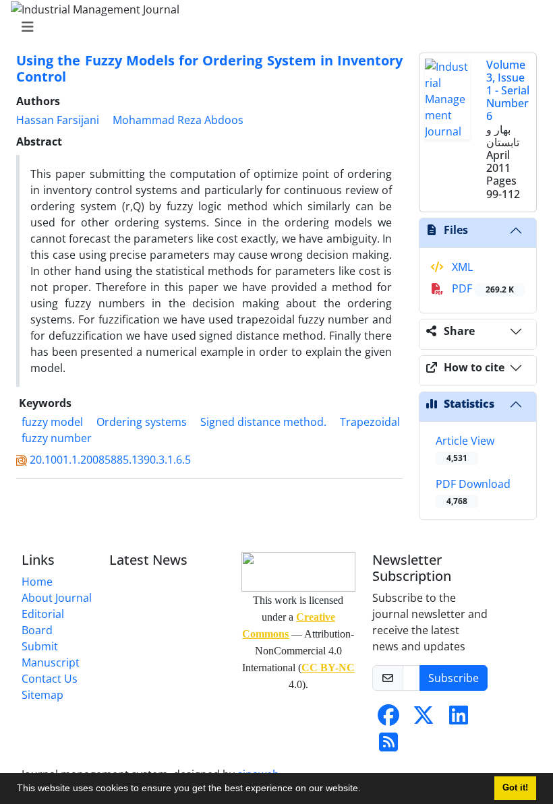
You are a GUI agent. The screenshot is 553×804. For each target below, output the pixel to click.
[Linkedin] (458, 719)
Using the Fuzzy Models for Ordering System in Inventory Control (209, 68)
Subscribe (453, 678)
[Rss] (388, 746)
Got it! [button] (515, 788)
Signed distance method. (263, 421)
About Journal (57, 597)
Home (37, 581)
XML (461, 266)
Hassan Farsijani (57, 120)
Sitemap (42, 694)
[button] (365, 790)
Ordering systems (141, 421)
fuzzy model (52, 421)
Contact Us (50, 678)
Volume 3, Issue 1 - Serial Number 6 (507, 90)
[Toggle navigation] (272, 27)
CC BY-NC (328, 667)
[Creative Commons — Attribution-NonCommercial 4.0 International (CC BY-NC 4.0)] (298, 572)
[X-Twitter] (423, 719)
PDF (481, 288)
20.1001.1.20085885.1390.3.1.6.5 (110, 459)
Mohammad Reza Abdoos (178, 120)
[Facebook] (388, 719)
